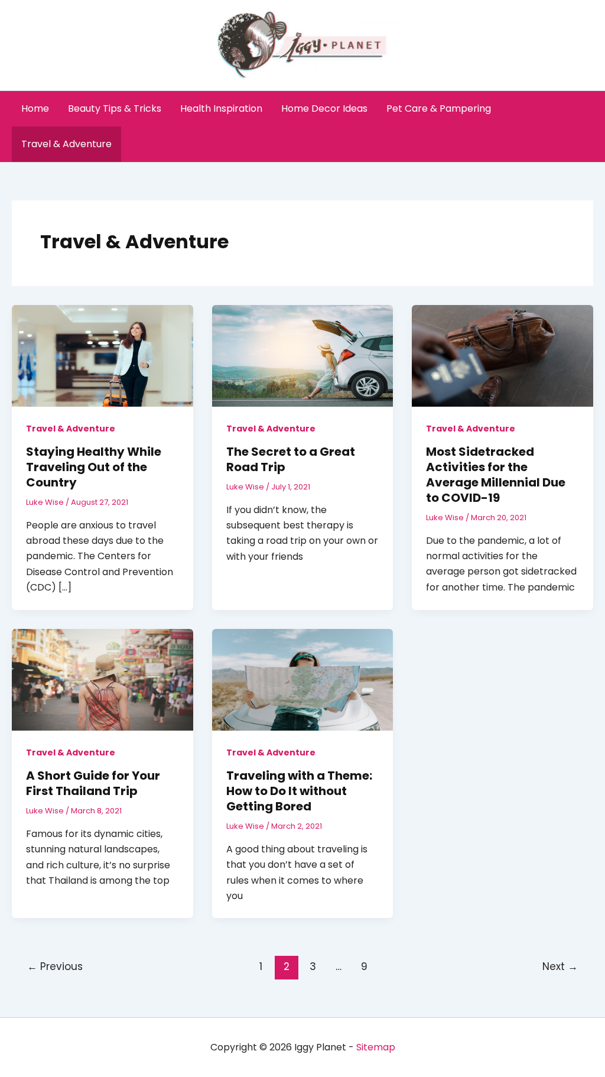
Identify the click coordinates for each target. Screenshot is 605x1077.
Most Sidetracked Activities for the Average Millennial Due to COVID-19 (495, 474)
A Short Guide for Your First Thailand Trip (93, 783)
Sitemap (375, 1047)
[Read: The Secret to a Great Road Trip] (302, 355)
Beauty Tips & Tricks (114, 108)
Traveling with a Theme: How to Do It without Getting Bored (299, 791)
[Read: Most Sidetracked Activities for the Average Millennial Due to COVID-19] (502, 355)
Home (35, 108)
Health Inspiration (221, 108)
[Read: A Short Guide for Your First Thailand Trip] (102, 679)
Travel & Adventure (66, 144)
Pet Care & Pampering (438, 108)
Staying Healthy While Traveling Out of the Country (93, 467)
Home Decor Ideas (324, 108)
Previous (55, 966)
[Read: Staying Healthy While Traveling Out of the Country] (102, 355)
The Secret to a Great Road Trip (290, 459)
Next (560, 966)
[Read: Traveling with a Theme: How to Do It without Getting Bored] (302, 679)
